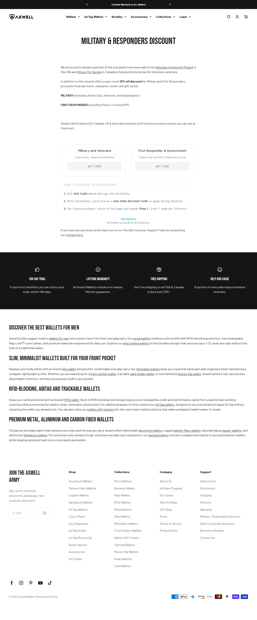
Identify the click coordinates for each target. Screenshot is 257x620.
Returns (205, 502)
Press (163, 516)
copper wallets (231, 430)
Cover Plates (77, 516)
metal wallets (141, 338)
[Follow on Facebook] (11, 582)
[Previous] (86, 4)
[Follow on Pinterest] (30, 582)
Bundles (117, 16)
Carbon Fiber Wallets (82, 488)
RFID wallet (71, 399)
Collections (163, 16)
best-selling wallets (136, 343)
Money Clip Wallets (126, 551)
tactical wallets (158, 435)
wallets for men (59, 338)
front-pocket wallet (103, 374)
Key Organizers (78, 523)
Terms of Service (171, 523)
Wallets (71, 16)
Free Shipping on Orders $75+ (128, 4)
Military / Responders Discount (220, 516)
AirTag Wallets (93, 16)
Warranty (206, 509)
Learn (183, 16)
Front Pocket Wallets (128, 530)
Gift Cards (75, 559)
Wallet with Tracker (126, 537)
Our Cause (166, 495)
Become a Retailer (212, 530)
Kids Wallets (122, 495)
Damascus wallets (35, 435)
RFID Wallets (122, 502)
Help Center (208, 481)
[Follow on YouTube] (40, 582)
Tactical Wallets (124, 545)
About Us (166, 481)
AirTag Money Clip (80, 537)
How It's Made (168, 502)
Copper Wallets (79, 495)
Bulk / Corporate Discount (217, 523)
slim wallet (69, 369)
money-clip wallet (189, 374)
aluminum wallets (150, 430)
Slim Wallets (122, 516)
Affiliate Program (171, 488)
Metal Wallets (123, 509)
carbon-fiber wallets (187, 430)
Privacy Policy (168, 530)
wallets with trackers (101, 409)
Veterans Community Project (174, 67)
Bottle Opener (78, 545)
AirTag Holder (78, 530)
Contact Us (207, 537)
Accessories (139, 16)
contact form (75, 235)
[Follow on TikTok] (49, 582)
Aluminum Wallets (80, 481)
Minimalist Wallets (126, 523)
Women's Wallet (124, 488)
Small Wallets (123, 559)
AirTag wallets (164, 404)
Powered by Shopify (46, 596)
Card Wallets (122, 566)
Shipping (206, 495)
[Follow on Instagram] (21, 582)
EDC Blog (166, 509)
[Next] (170, 4)
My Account (207, 488)
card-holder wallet (142, 374)
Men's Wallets (123, 481)
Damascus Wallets (81, 502)
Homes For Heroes (89, 72)
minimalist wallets (148, 369)
